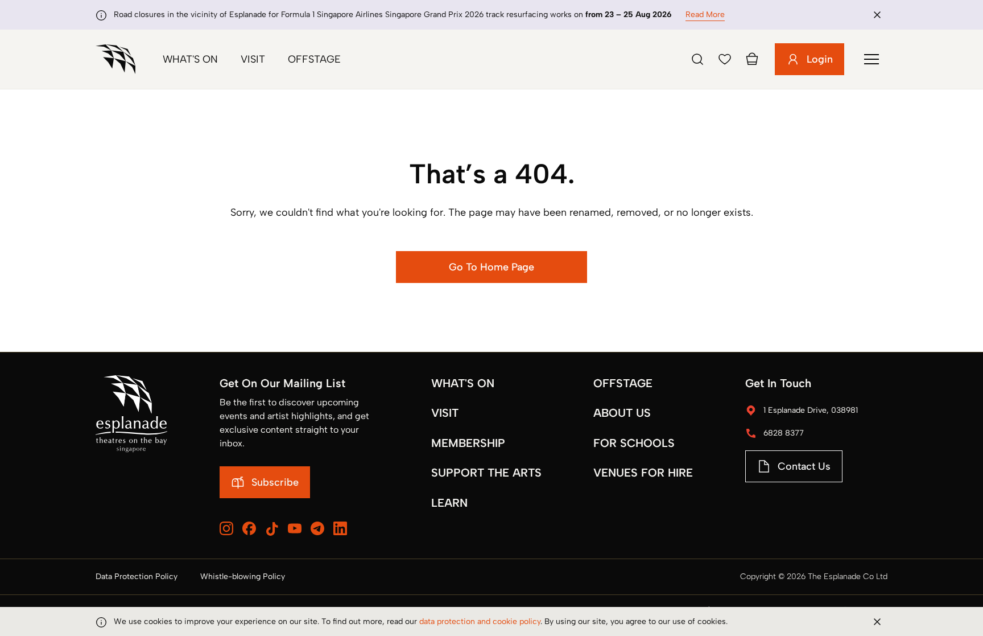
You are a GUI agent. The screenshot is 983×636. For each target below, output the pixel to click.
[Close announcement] (877, 15)
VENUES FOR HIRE (643, 472)
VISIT (445, 413)
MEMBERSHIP (468, 443)
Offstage (314, 59)
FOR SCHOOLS (634, 443)
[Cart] (752, 59)
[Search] (697, 59)
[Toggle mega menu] (871, 59)
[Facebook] (249, 528)
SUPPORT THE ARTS (486, 472)
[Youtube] (294, 528)
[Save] (724, 59)
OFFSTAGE (622, 383)
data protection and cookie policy (479, 621)
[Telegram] (317, 528)
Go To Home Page (491, 267)
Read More (705, 14)
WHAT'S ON (462, 383)
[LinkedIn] (340, 528)
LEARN (449, 503)
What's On (190, 59)
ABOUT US (622, 413)
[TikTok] (272, 529)
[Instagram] (226, 528)
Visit (253, 59)
